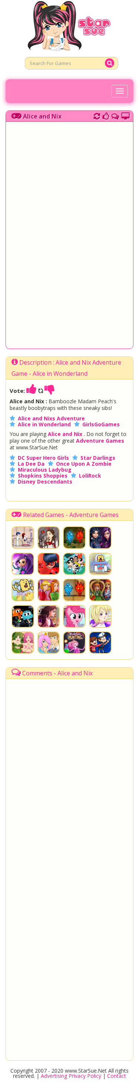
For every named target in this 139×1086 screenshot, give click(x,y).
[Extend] (125, 115)
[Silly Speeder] (100, 564)
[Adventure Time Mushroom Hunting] (74, 642)
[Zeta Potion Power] (22, 564)
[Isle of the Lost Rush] (100, 537)
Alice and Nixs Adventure (51, 418)
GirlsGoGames (101, 424)
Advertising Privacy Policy (71, 1075)
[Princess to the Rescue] (48, 642)
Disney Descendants (45, 481)
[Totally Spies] (48, 590)
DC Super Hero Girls (43, 457)
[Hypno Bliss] (74, 564)
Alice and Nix (42, 116)
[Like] (31, 390)
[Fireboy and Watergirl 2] (74, 590)
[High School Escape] (48, 616)
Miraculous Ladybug (45, 469)
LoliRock (90, 475)
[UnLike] (49, 390)
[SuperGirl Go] (100, 616)
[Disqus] (115, 115)
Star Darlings (97, 457)
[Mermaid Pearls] (22, 642)
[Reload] (97, 115)
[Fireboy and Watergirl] (74, 537)
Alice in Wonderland (44, 424)
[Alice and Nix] (100, 590)
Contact (116, 1075)
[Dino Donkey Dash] (22, 616)
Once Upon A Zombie (84, 463)
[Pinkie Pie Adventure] (74, 616)
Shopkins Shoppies (42, 475)
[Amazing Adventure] (22, 590)
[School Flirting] (22, 537)
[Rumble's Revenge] (100, 642)
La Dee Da (31, 463)
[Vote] (106, 115)
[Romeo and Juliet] (48, 537)
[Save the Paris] (48, 564)
